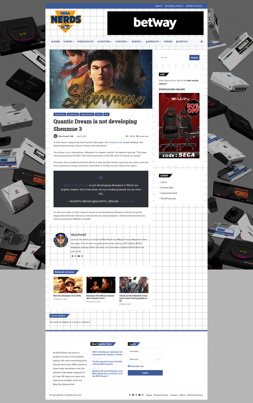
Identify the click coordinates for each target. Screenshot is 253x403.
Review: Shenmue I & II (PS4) (67, 295)
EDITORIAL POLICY (174, 6)
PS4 (106, 114)
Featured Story (87, 114)
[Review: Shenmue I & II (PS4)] (67, 285)
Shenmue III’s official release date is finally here (100, 296)
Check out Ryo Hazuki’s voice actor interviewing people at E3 (133, 298)
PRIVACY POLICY (194, 6)
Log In (145, 373)
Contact (174, 395)
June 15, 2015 (127, 201)
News (98, 114)
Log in (163, 182)
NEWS (69, 41)
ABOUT (158, 6)
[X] (75, 256)
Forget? (158, 359)
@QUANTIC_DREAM (76, 185)
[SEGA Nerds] (65, 22)
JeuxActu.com (115, 142)
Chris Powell (63, 136)
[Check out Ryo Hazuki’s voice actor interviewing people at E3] (133, 285)
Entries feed (166, 187)
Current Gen (60, 114)
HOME (56, 41)
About (182, 395)
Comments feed (168, 193)
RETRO (137, 41)
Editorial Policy (195, 395)
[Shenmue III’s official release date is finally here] (100, 285)
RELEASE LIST (87, 41)
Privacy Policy (161, 395)
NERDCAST (153, 41)
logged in (66, 322)
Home (149, 395)
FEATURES (104, 41)
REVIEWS (122, 41)
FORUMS (168, 41)
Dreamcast (72, 114)
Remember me (137, 366)
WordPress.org (168, 198)
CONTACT (183, 41)
